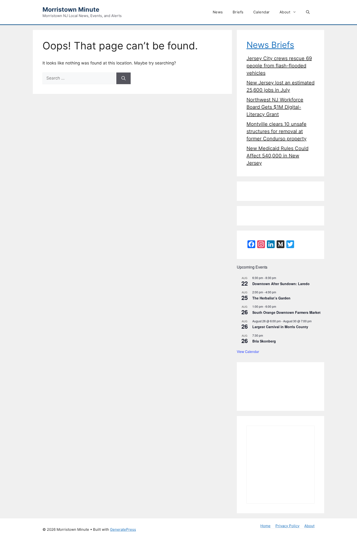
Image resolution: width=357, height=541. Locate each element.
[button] (307, 12)
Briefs (238, 12)
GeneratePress (123, 529)
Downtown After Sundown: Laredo (281, 283)
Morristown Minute (70, 9)
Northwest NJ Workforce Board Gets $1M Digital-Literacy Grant (274, 107)
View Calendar (248, 351)
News (218, 12)
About (285, 12)
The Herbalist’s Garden (271, 298)
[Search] (123, 78)
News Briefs (270, 45)
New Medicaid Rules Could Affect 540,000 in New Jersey (277, 155)
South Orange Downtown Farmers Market (286, 312)
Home (265, 525)
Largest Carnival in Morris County (280, 326)
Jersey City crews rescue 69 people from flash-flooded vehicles (279, 65)
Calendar (261, 12)
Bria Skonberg (264, 341)
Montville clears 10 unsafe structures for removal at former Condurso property (276, 131)
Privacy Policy (287, 525)
